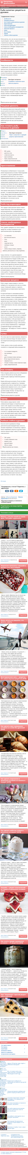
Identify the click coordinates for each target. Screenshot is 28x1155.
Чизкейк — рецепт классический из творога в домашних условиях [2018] (13, 889)
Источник (3, 481)
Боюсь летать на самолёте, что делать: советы (12, 621)
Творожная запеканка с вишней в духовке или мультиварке (13, 566)
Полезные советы (6, 1050)
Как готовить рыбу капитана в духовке (14, 22)
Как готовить (7, 32)
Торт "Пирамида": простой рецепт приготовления (13, 995)
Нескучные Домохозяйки (9, 2)
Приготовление (8, 23)
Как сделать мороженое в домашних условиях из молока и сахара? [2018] (13, 780)
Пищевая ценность (9, 20)
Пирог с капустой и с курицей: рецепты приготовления (17, 135)
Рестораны (4, 1047)
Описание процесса (9, 28)
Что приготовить (6, 1045)
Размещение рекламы (17, 1135)
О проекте (3, 1134)
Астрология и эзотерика (8, 1054)
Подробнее (23, 561)
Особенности (7, 19)
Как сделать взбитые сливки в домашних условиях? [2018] (12, 831)
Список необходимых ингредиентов (13, 27)
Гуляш (5, 30)
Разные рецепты (4, 561)
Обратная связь (5, 1135)
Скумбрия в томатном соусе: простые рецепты (16, 82)
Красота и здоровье (7, 1052)
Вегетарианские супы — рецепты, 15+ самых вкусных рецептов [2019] (13, 678)
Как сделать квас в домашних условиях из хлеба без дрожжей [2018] (13, 727)
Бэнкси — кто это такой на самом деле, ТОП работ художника (13, 517)
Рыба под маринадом (9, 25)
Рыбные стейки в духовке (11, 35)
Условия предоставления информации (11, 1152)
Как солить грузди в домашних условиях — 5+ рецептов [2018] (12, 942)
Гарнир (6, 33)
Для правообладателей (17, 1137)
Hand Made (4, 1049)
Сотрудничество (15, 1134)
